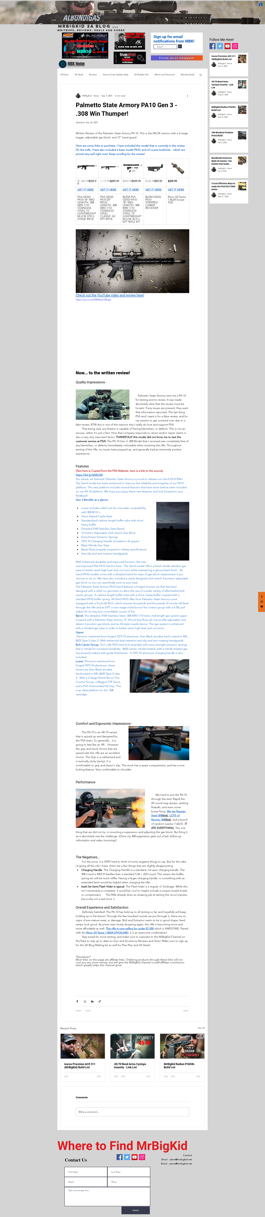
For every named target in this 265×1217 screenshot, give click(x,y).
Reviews (93, 74)
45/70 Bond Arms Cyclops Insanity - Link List (130, 1065)
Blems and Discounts (165, 74)
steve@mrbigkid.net (181, 1159)
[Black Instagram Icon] (261, 601)
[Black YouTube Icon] (261, 606)
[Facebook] (212, 46)
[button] (200, 74)
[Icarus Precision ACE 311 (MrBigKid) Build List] (83, 1046)
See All (201, 1028)
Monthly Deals (187, 74)
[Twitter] (220, 46)
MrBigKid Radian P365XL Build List (179, 1065)
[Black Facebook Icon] (261, 596)
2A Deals (79, 74)
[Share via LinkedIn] (92, 1001)
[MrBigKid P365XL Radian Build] (182, 1046)
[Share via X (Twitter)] (84, 1001)
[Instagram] (235, 46)
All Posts (64, 74)
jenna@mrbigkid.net (181, 1163)
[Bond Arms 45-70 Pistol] (132, 1046)
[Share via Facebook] (77, 1001)
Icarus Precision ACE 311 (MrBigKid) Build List (79, 1065)
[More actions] (187, 96)
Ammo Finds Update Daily (115, 74)
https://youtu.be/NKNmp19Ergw (93, 299)
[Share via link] (99, 1001)
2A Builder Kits (141, 74)
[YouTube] (227, 46)
